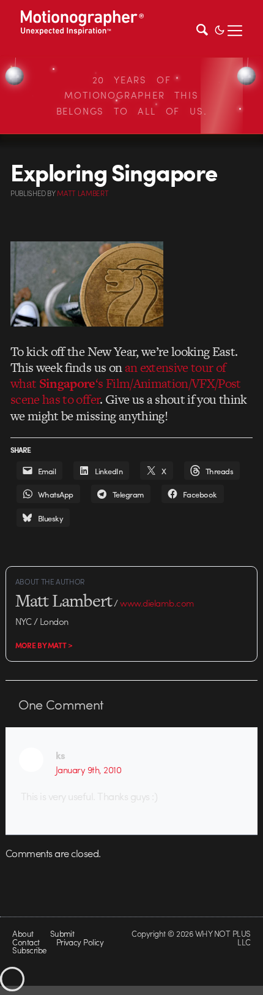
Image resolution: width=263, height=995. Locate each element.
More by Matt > (44, 645)
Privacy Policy (80, 942)
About (22, 933)
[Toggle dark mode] (219, 29)
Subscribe (29, 950)
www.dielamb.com (157, 603)
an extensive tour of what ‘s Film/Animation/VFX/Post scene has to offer (125, 383)
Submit (62, 933)
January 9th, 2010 (88, 769)
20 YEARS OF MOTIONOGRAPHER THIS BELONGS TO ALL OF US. (131, 95)
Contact (25, 942)
